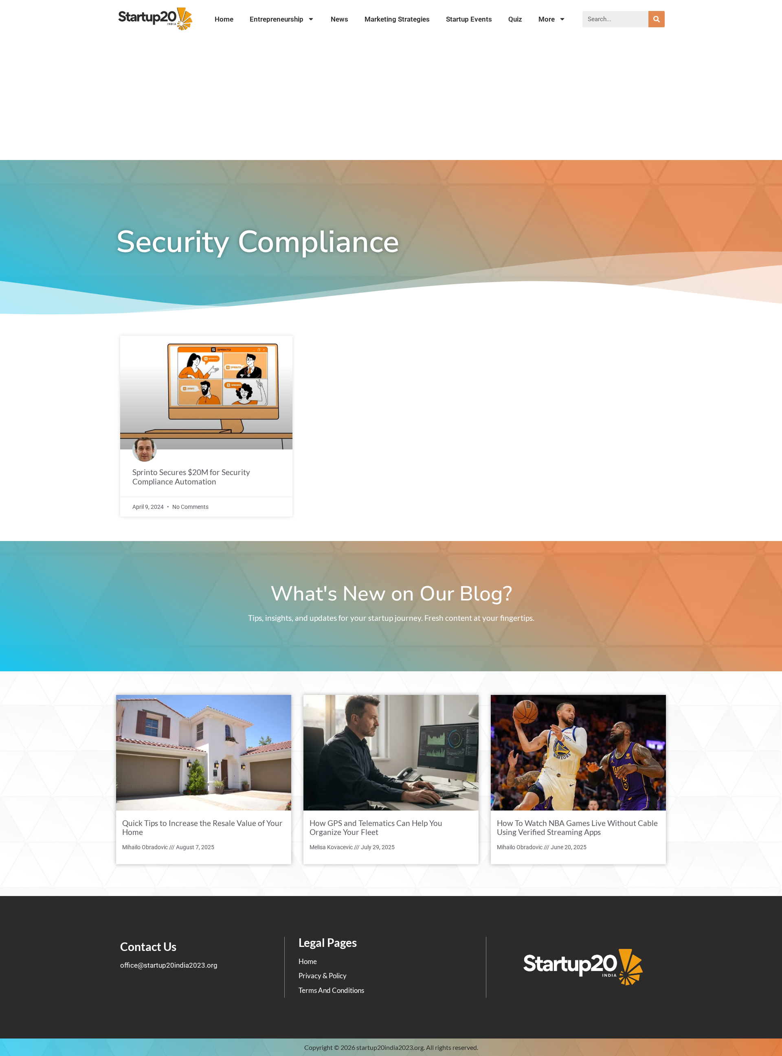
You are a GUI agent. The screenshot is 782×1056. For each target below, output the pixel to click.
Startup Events (469, 19)
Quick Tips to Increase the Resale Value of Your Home (202, 827)
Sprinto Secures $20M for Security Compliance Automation (191, 476)
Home (224, 19)
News (339, 19)
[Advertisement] (391, 99)
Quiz (515, 19)
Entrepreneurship (276, 19)
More (546, 19)
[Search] (656, 19)
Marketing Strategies (397, 19)
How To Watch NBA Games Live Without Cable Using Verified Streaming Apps (577, 827)
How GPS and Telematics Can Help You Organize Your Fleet (376, 827)
